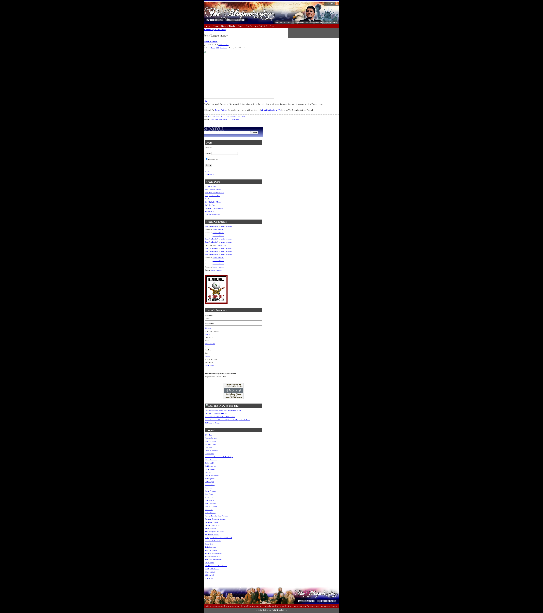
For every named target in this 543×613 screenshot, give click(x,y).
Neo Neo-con (209, 500)
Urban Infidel (209, 365)
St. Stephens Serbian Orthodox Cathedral (218, 538)
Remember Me (213, 159)
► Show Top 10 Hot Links (215, 29)
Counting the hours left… (213, 214)
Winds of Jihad (210, 572)
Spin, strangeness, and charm (214, 531)
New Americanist (210, 503)
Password (208, 153)
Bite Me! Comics (210, 444)
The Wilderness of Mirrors (213, 553)
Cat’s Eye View (210, 205)
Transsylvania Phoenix (212, 556)
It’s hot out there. (210, 186)
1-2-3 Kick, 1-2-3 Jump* (213, 202)
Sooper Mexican (210, 528)
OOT (217, 48)
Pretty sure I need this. (212, 196)
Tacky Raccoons (210, 547)
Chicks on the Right (211, 450)
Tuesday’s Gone (221, 110)
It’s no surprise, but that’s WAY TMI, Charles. (220, 417)
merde (218, 116)
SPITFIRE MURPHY (212, 534)
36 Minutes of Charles (212, 423)
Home (207, 25)
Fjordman (208, 472)
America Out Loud (211, 438)
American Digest (210, 441)
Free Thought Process (212, 475)
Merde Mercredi (210, 41)
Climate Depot (209, 453)
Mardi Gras (211, 116)
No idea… (208, 199)
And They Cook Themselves (214, 193)
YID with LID (209, 575)
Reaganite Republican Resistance (215, 519)
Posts (272, 25)
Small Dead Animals (211, 522)
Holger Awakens (210, 491)
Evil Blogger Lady (211, 466)
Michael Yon (209, 497)
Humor (213, 48)
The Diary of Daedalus (227, 405)
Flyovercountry (210, 344)
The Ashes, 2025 (210, 211)
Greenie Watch (210, 485)
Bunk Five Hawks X (211, 226)
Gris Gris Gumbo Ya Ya (271, 110)
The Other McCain (211, 550)
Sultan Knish (209, 544)
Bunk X (207, 334)
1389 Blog (208, 435)
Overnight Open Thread (237, 116)
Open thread (223, 48)
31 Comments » (234, 119)
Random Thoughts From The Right (216, 516)
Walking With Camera (212, 569)
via (205, 101)
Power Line (209, 510)
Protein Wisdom (210, 513)
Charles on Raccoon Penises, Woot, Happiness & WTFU (223, 410)
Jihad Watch (209, 494)
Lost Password (209, 174)
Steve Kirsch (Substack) (213, 541)
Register (207, 171)
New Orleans (225, 116)
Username (208, 147)
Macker (207, 356)
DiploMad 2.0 (209, 463)
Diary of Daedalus (211, 460)
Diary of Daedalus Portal (232, 25)
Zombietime (209, 578)
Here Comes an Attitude (213, 189)
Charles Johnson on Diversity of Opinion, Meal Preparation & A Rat (227, 420)
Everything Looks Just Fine (214, 208)
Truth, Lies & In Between (213, 559)
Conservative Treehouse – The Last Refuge (219, 457)
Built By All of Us (279, 610)
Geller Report (209, 482)
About (215, 25)
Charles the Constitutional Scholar (216, 413)
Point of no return (211, 506)
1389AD (208, 328)
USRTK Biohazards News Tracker (216, 566)
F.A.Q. (249, 25)
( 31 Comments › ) (223, 45)
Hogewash (208, 488)
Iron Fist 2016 (261, 25)
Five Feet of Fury (210, 469)
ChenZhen (208, 447)
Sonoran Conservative (212, 525)
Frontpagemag (210, 478)
